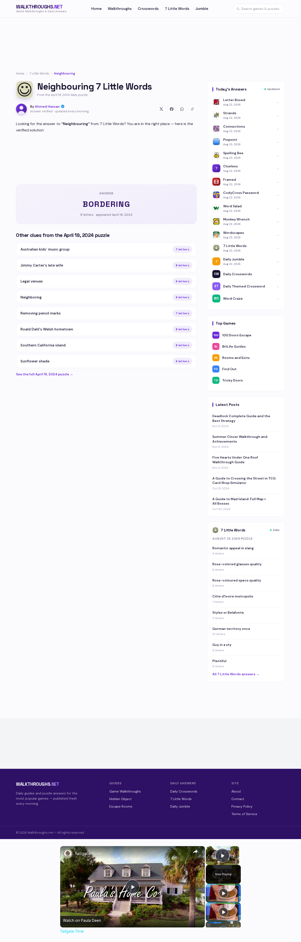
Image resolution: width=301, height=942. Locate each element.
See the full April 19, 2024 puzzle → (44, 374)
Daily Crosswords (183, 791)
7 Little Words (177, 8)
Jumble (201, 8)
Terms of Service (244, 814)
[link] (67, 853)
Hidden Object (120, 799)
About (236, 791)
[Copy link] (192, 109)
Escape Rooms (120, 806)
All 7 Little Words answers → (235, 674)
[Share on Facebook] (171, 109)
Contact (237, 799)
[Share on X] (161, 109)
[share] (195, 851)
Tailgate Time (88, 853)
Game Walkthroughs (125, 791)
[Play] (223, 893)
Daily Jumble (180, 806)
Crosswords (148, 8)
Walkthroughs (120, 8)
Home (96, 8)
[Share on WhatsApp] (182, 109)
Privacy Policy (242, 806)
